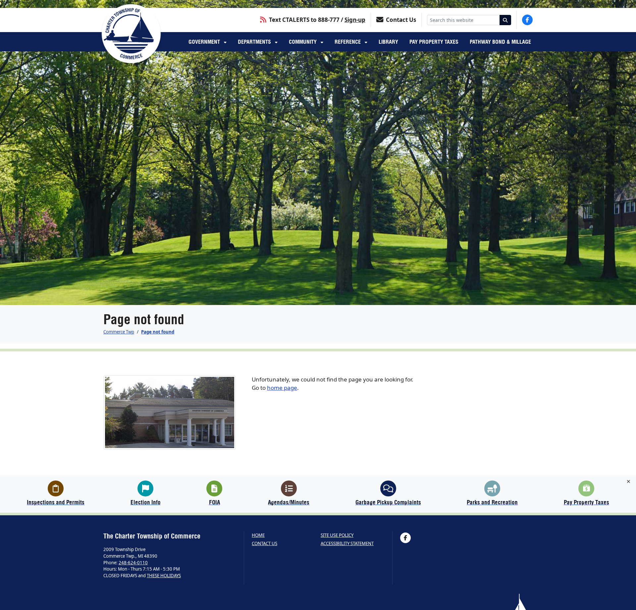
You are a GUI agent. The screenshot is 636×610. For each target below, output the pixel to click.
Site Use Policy (337, 535)
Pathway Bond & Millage (500, 41)
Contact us (264, 543)
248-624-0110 (133, 563)
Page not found (157, 332)
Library (388, 41)
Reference (348, 41)
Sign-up (354, 20)
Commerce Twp (118, 332)
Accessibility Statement (347, 543)
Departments (255, 41)
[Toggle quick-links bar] (628, 481)
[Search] (505, 20)
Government (204, 41)
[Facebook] (527, 20)
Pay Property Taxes (433, 41)
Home (258, 535)
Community (303, 41)
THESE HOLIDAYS (164, 576)
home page (282, 387)
